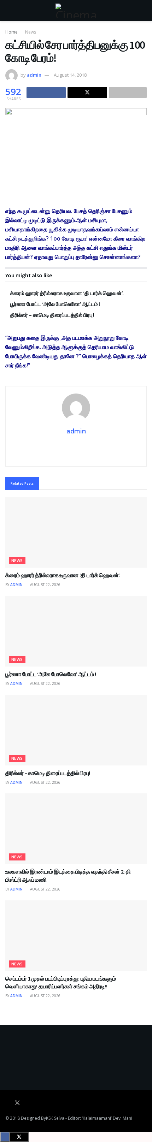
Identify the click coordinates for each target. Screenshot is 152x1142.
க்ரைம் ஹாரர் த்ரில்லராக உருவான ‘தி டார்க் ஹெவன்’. (67, 293)
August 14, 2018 (70, 75)
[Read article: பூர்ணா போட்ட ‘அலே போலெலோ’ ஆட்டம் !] (76, 631)
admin (34, 75)
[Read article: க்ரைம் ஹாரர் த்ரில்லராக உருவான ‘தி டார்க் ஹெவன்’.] (76, 532)
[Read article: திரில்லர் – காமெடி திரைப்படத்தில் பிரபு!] (76, 730)
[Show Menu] (8, 10)
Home (11, 32)
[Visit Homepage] (76, 11)
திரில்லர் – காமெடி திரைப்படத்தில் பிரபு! (52, 315)
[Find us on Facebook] (7, 1103)
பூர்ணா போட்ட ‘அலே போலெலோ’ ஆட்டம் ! (55, 304)
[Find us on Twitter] (17, 1103)
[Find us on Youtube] (27, 1103)
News (30, 32)
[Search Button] (144, 10)
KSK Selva (55, 1118)
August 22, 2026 (44, 584)
